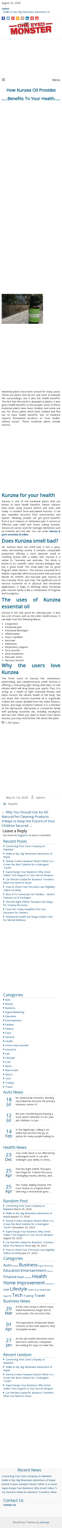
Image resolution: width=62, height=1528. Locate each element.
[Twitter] (8, 18)
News (8, 1066)
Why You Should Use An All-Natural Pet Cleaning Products (25, 814)
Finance (9, 1028)
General (9, 1037)
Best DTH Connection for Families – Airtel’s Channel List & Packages (29, 896)
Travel (8, 1086)
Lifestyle (10, 1057)
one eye (44, 1522)
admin (40, 797)
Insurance (10, 1049)
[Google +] (13, 18)
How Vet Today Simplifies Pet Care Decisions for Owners (24, 910)
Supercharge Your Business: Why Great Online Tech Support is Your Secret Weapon (28, 873)
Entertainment (13, 1020)
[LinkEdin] (27, 18)
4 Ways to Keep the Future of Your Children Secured (28, 823)
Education (10, 1016)
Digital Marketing (14, 1012)
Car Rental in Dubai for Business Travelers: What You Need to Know (28, 881)
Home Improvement (17, 1045)
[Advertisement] (31, 58)
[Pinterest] (32, 18)
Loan (8, 1061)
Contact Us (9, 1504)
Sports (9, 1074)
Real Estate (11, 1070)
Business (10, 1008)
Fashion (9, 1024)
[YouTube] (37, 18)
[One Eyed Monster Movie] (31, 29)
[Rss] (18, 18)
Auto (7, 999)
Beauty (9, 1003)
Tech (8, 1078)
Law (7, 1053)
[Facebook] (3, 18)
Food (8, 1032)
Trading (9, 1082)
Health (13, 804)
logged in (23, 835)
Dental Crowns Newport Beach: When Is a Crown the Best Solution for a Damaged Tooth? (28, 864)
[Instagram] (22, 18)
